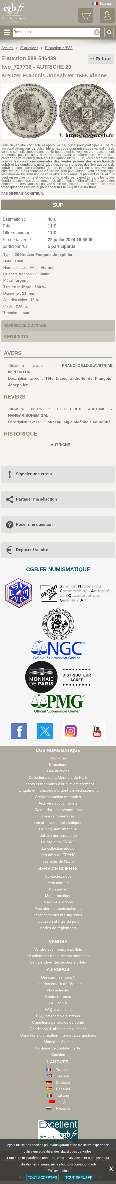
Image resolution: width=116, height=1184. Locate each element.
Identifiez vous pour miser (66, 148)
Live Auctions (58, 771)
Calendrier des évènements (58, 810)
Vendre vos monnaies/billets (58, 949)
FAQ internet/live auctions (58, 1016)
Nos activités (58, 990)
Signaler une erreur (34, 474)
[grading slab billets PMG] (58, 704)
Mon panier (58, 889)
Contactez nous (58, 876)
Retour (103, 58)
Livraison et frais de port (58, 921)
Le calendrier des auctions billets (58, 962)
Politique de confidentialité (58, 1048)
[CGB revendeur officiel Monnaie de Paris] (58, 677)
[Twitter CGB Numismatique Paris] (45, 731)
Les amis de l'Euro (58, 861)
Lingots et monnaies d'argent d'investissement (58, 790)
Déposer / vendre (32, 549)
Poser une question (34, 524)
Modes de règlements (58, 928)
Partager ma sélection (36, 499)
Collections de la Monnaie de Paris (58, 777)
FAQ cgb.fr (58, 1003)
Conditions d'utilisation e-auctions (58, 1029)
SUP (58, 205)
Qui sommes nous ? (58, 977)
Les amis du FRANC (58, 855)
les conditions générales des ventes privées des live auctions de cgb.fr (58, 166)
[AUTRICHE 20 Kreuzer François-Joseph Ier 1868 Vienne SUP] (58, 137)
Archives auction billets (58, 803)
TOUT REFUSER (79, 1178)
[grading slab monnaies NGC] (58, 650)
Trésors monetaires (58, 816)
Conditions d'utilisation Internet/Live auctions (58, 1035)
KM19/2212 (16, 336)
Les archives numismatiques (58, 822)
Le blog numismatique (58, 829)
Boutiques (58, 758)
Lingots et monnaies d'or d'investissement (58, 784)
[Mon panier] (85, 22)
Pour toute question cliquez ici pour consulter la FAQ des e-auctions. (58, 185)
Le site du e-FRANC (58, 842)
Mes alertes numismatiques (58, 908)
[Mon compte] (107, 22)
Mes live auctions (58, 902)
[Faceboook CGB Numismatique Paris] (19, 731)
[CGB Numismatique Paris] (13, 23)
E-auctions (58, 764)
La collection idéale (58, 848)
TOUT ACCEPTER (42, 1178)
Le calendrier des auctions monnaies (58, 956)
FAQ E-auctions (58, 1009)
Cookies (58, 1054)
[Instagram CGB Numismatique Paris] (71, 731)
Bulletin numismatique (58, 835)
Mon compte (58, 883)
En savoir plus (58, 1171)
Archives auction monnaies (58, 797)
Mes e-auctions (58, 895)
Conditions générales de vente (58, 1022)
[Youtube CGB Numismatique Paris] (97, 731)
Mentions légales (58, 1042)
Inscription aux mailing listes (58, 915)
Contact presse (58, 996)
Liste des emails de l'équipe (58, 984)
